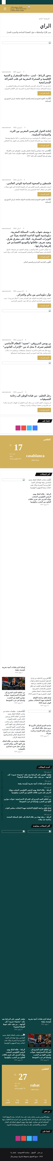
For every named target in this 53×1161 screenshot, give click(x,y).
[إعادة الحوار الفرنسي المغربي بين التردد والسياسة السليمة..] (26, 111)
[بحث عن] (9, 9)
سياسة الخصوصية (23, 1152)
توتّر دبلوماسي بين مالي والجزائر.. (33, 294)
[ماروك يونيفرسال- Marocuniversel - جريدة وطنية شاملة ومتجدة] (20, 8)
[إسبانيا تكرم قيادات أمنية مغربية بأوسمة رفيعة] (13, 572)
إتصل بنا (13, 1152)
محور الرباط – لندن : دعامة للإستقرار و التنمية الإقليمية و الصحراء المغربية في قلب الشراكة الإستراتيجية (27, 79)
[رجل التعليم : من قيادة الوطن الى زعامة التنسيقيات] (26, 376)
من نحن (40, 1152)
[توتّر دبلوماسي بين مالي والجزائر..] (26, 275)
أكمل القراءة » (44, 93)
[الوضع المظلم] (48, 9)
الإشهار (33, 1152)
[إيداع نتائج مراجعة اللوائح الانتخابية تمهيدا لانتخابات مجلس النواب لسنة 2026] (39, 686)
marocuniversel (6, 72)
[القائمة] (5, 9)
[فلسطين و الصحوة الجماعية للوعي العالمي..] (26, 163)
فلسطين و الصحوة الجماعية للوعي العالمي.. (28, 183)
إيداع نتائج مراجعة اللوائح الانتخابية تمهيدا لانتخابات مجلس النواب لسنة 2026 (39, 700)
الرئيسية (47, 18)
